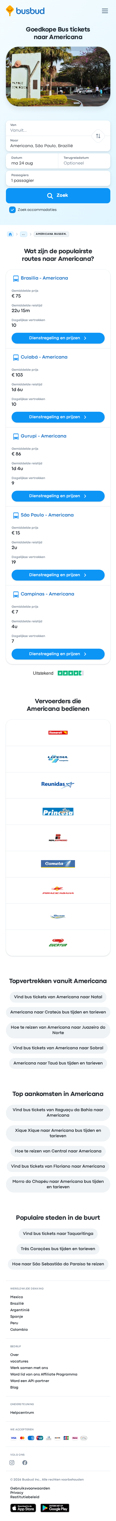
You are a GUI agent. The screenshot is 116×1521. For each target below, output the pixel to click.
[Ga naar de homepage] (25, 10)
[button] (98, 136)
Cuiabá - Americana (44, 357)
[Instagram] (13, 1462)
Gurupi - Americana (43, 436)
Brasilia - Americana (44, 278)
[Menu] (104, 10)
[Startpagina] (10, 234)
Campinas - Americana (47, 594)
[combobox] (58, 128)
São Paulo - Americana (47, 515)
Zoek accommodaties (37, 209)
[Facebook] (26, 1462)
